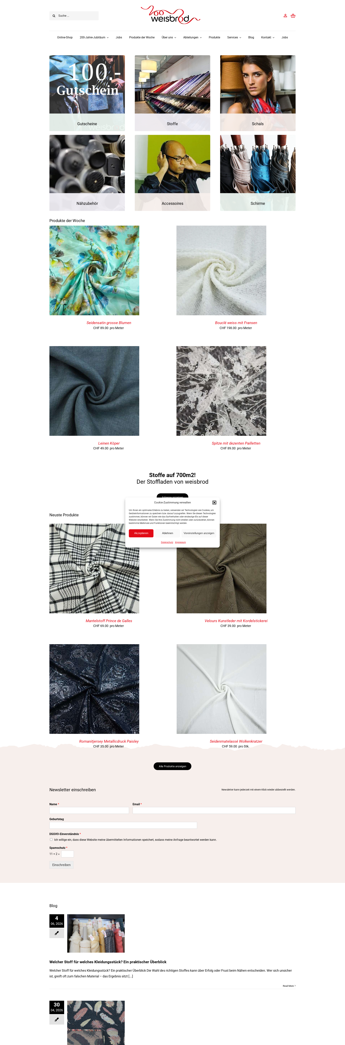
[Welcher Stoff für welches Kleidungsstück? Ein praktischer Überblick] (96, 933)
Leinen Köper (109, 443)
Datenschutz (167, 542)
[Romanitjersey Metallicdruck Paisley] (94, 647)
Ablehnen (167, 533)
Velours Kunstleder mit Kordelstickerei (236, 621)
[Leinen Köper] (94, 349)
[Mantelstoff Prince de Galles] (94, 526)
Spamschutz (58, 848)
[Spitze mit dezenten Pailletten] (221, 349)
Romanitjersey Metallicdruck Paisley (109, 741)
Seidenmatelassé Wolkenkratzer (236, 741)
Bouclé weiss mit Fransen (236, 323)
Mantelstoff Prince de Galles (109, 621)
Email (137, 804)
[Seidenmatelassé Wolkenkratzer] (221, 647)
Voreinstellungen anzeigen (199, 533)
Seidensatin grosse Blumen (109, 323)
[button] (214, 502)
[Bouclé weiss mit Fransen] (221, 228)
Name (54, 804)
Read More (288, 986)
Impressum (180, 542)
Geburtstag (56, 819)
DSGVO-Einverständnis (65, 834)
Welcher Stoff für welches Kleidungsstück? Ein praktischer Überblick (107, 962)
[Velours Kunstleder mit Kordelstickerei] (221, 526)
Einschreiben (61, 865)
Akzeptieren (141, 533)
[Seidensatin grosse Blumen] (94, 228)
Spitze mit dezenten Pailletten (236, 443)
